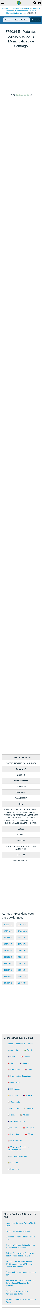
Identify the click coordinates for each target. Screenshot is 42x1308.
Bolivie (30, 1050)
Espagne (14, 1095)
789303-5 (8, 950)
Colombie (26, 1063)
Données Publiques (17, 8)
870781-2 (22, 925)
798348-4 (22, 931)
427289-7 (8, 976)
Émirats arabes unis (18, 1156)
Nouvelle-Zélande (17, 1121)
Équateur (14, 1163)
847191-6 (8, 983)
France (29, 1095)
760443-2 (22, 963)
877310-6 (8, 931)
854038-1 (22, 983)
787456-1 (8, 938)
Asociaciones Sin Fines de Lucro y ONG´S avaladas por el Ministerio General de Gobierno (20, 1264)
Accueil (5, 8)
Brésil (12, 1057)
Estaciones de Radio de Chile (18, 1231)
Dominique (14, 1082)
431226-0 (8, 963)
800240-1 (22, 957)
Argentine (14, 1050)
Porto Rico (14, 1134)
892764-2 (22, 938)
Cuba (30, 1069)
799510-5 (22, 950)
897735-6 (8, 957)
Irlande (30, 1108)
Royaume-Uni (16, 1141)
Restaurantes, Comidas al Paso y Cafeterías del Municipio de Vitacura (19, 1283)
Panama (13, 1128)
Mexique (26, 1115)
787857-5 (22, 944)
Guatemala (15, 1102)
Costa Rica (15, 1069)
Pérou (30, 1134)
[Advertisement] (21, 71)
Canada (27, 1057)
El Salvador (15, 1089)
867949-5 (8, 944)
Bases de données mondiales (20, 1044)
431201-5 (8, 970)
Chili (27, 8)
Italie (12, 1115)
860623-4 (22, 970)
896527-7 (8, 925)
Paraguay (29, 1128)
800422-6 (22, 976)
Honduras (14, 1108)
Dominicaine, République (20, 1076)
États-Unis (14, 1169)
